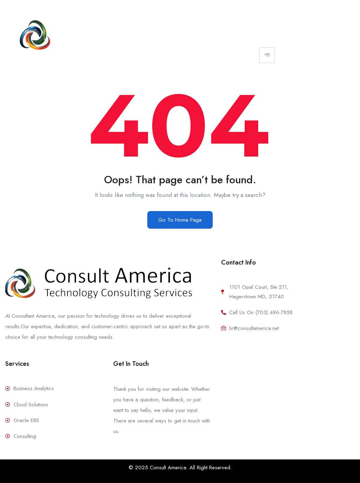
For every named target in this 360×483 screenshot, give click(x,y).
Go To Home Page (180, 220)
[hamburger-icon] (267, 55)
